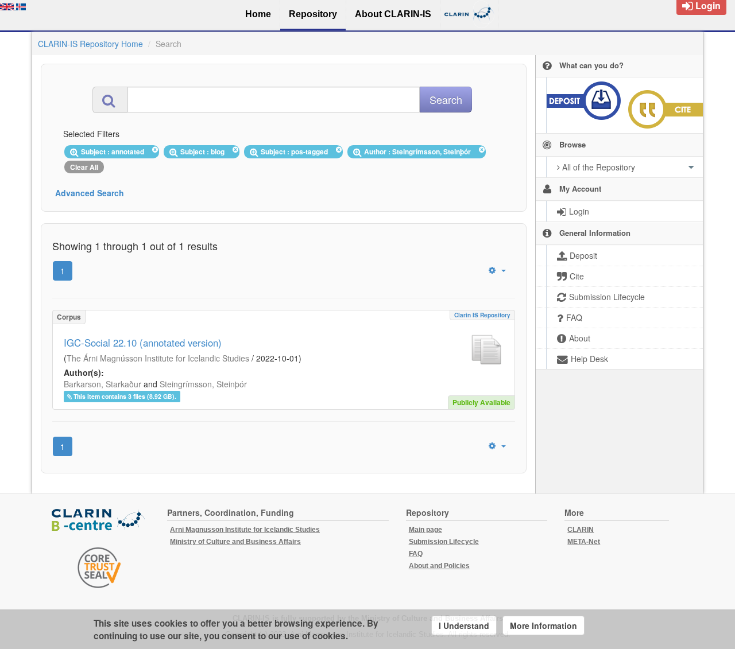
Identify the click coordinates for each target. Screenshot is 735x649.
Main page (425, 530)
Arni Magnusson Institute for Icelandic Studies (245, 530)
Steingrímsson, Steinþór (203, 384)
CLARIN (580, 530)
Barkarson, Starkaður (102, 384)
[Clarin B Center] (99, 521)
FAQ (416, 554)
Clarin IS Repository (482, 315)
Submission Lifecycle (444, 542)
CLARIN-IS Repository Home (90, 43)
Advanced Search (89, 193)
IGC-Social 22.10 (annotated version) (143, 342)
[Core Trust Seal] (99, 567)
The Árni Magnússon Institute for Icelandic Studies (158, 358)
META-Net (583, 542)
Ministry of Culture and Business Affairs (235, 542)
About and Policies (439, 566)
